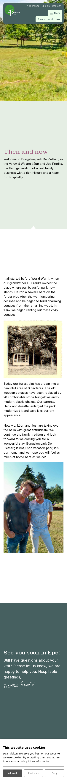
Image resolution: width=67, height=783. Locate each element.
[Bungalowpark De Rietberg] (12, 10)
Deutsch (56, 6)
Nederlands (33, 6)
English (46, 6)
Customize (33, 773)
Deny (54, 773)
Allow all (12, 773)
